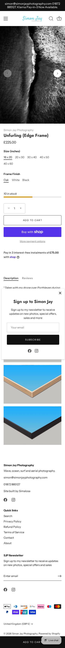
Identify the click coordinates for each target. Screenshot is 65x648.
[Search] (51, 19)
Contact (9, 537)
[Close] (60, 293)
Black (25, 180)
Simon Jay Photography (19, 130)
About (8, 543)
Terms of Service (14, 532)
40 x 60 (8, 163)
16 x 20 (8, 157)
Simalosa (24, 491)
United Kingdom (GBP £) (17, 624)
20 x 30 (19, 157)
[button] (8, 73)
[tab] (13, 278)
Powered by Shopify (49, 633)
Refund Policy (12, 527)
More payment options (32, 241)
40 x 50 (44, 157)
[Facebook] (29, 350)
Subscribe (33, 339)
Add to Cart (32, 642)
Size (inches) (12, 151)
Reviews (27, 278)
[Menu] (6, 19)
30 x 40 (32, 157)
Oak (6, 180)
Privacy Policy (12, 521)
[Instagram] (36, 350)
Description (11, 278)
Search (8, 516)
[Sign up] (59, 576)
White (16, 180)
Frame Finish (12, 174)
